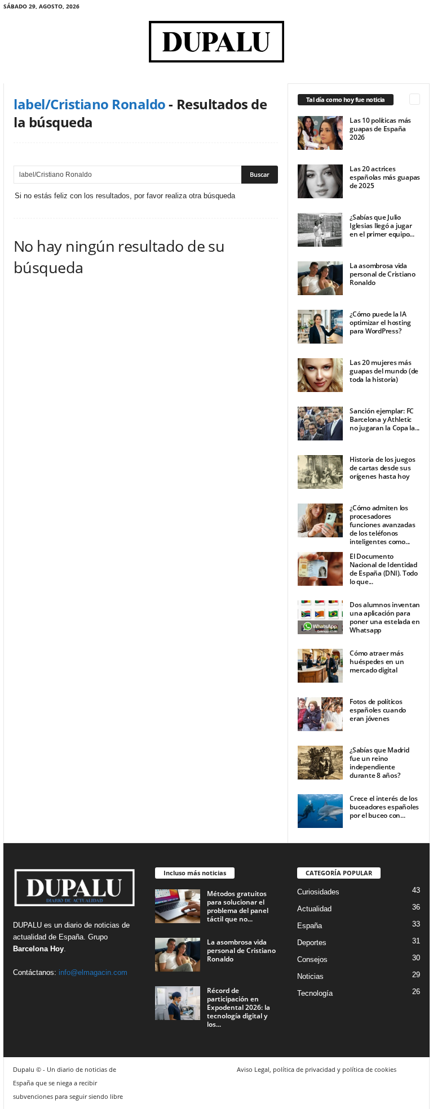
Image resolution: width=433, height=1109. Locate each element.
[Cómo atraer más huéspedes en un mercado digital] (320, 666)
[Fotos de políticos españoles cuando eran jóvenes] (320, 714)
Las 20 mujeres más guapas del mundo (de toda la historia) (384, 371)
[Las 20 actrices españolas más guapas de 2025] (320, 181)
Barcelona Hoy (38, 949)
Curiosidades (318, 892)
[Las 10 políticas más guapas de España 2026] (320, 133)
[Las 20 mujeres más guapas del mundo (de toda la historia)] (320, 375)
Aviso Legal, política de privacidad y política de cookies (316, 1069)
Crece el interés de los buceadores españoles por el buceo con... (384, 807)
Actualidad (314, 909)
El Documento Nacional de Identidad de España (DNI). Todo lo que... (384, 568)
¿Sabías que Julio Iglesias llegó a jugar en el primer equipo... (382, 225)
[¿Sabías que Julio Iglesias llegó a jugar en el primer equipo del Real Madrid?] (320, 230)
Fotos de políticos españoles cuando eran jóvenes (378, 710)
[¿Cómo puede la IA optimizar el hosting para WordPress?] (320, 327)
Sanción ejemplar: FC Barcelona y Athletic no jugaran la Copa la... (384, 419)
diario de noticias (92, 925)
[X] (421, 8)
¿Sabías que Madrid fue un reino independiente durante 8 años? (379, 762)
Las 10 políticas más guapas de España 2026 (380, 128)
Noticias (310, 976)
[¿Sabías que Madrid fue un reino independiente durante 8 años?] (320, 763)
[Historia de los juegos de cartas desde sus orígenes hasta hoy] (320, 472)
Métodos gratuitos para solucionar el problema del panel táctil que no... (237, 906)
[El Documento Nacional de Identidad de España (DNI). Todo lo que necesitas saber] (320, 569)
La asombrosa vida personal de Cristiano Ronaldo (383, 274)
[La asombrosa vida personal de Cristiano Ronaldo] (320, 278)
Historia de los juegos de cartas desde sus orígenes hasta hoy (383, 468)
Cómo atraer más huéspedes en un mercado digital (377, 661)
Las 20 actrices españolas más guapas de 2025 (385, 177)
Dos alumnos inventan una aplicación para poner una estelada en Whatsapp (385, 617)
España (71, 937)
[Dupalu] (216, 41)
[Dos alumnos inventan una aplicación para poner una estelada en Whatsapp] (320, 617)
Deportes (311, 942)
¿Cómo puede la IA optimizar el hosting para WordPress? (380, 322)
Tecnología (315, 993)
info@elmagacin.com (93, 972)
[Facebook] (403, 8)
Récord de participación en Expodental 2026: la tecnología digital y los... (238, 1007)
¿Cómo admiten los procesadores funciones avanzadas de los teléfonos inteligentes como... (382, 524)
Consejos (312, 959)
